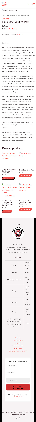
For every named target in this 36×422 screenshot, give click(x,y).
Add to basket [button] (8, 178)
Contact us (18, 338)
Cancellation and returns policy (18, 351)
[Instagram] (16, 418)
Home (3, 15)
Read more (7, 211)
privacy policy (18, 396)
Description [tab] (5, 43)
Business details (18, 340)
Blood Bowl (10, 15)
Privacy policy (18, 348)
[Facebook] (19, 418)
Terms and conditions (18, 346)
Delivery (18, 343)
